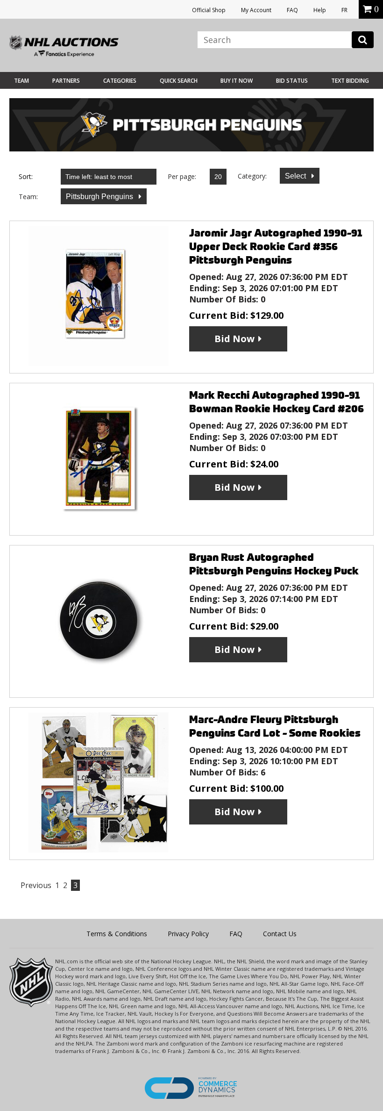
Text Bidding (350, 81)
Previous (36, 885)
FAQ (292, 10)
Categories (119, 81)
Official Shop (209, 10)
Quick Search (179, 81)
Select (296, 176)
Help (319, 10)
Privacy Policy (188, 933)
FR (344, 10)
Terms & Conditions (116, 933)
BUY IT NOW (236, 81)
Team (21, 81)
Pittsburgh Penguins (100, 197)
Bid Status (292, 81)
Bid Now (234, 338)
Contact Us (280, 933)
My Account (256, 10)
